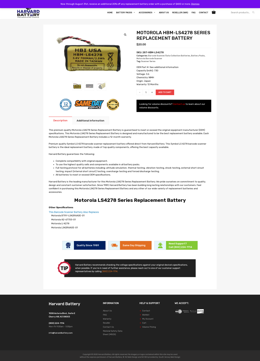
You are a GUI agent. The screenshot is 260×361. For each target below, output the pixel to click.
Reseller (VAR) (180, 12)
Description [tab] (60, 120)
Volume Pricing (149, 327)
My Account (147, 319)
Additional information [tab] (90, 120)
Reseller (106, 323)
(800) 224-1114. (110, 271)
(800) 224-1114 (183, 247)
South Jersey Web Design (169, 357)
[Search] (254, 12)
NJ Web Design (131, 357)
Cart (144, 323)
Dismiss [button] (195, 4)
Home (110, 12)
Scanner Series (148, 61)
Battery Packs (124, 12)
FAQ (193, 12)
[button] (125, 34)
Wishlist (145, 315)
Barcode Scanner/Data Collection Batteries (169, 56)
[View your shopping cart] (214, 12)
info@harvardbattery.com (61, 333)
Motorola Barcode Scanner (149, 58)
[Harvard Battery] (29, 12)
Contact (203, 12)
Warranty (107, 319)
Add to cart (164, 92)
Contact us (179, 104)
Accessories (145, 12)
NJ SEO (145, 357)
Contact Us (108, 327)
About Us (164, 12)
